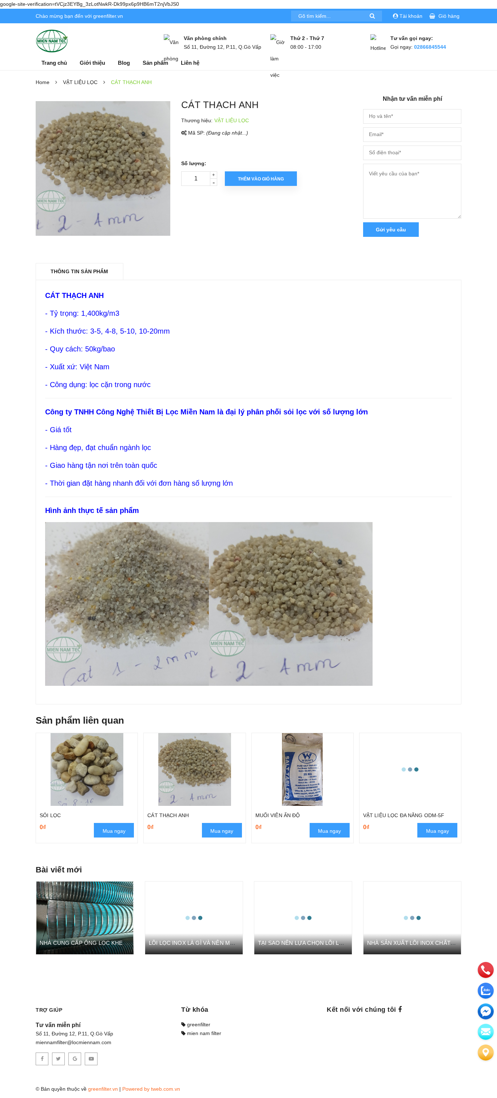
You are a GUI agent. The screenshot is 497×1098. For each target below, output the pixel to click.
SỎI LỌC (50, 815)
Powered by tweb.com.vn (151, 1089)
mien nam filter (203, 1033)
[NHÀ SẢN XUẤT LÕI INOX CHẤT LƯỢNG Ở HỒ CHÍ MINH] (412, 918)
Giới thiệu (92, 63)
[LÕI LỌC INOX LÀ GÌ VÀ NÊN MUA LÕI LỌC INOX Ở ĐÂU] (194, 918)
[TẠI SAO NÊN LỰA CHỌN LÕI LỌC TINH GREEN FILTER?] (303, 918)
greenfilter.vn (103, 1089)
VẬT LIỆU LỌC (80, 82)
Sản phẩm (155, 63)
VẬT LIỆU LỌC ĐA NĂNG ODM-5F (404, 815)
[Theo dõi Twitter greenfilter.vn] (58, 1059)
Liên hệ (190, 63)
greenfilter (198, 1024)
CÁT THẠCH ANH (168, 815)
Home (42, 82)
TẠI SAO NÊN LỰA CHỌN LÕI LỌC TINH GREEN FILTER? (332, 943)
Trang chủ (54, 63)
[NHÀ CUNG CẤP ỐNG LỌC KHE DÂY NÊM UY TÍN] (85, 918)
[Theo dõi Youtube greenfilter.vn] (91, 1059)
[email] (486, 1011)
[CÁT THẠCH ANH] (194, 769)
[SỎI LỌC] (87, 769)
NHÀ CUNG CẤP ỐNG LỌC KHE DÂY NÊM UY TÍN (105, 943)
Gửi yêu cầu (391, 229)
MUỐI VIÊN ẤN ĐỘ (277, 815)
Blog (124, 63)
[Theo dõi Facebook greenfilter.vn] (42, 1059)
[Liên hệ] (486, 1053)
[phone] (486, 970)
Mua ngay (114, 831)
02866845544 (430, 47)
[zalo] (486, 991)
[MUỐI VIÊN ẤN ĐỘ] (302, 769)
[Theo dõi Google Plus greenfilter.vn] (74, 1059)
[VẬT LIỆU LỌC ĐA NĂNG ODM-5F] (410, 769)
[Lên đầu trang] (482, 1078)
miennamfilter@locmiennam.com (73, 1042)
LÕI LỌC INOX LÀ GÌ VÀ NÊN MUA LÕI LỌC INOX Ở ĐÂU (222, 943)
